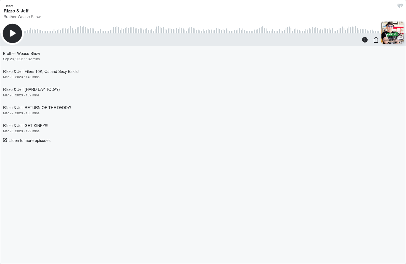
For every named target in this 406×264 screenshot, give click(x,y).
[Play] (12, 33)
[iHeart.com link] (400, 7)
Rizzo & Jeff (16, 10)
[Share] (375, 39)
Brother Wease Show (22, 16)
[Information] (364, 39)
